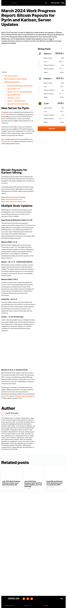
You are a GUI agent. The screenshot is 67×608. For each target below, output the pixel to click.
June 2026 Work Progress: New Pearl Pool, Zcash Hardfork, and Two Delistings (33, 483)
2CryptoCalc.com (7, 141)
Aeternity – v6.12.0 (13, 98)
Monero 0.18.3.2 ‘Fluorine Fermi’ (18, 104)
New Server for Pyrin (11, 76)
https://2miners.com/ (13, 415)
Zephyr (27, 605)
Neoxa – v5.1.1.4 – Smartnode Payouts (19, 92)
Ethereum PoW (9, 605)
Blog (62, 3)
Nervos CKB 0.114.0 (13, 95)
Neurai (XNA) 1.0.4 (13, 89)
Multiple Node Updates (12, 82)
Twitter (7, 396)
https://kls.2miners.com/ (14, 199)
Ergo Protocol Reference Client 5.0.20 (20, 86)
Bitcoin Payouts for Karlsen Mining (15, 79)
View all (52, 128)
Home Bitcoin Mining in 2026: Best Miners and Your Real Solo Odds (54, 483)
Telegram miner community (24, 396)
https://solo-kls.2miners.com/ (16, 201)
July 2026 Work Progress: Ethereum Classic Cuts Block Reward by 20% (11, 483)
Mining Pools (55, 3)
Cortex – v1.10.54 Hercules (16, 101)
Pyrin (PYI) (4, 114)
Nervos (46, 605)
